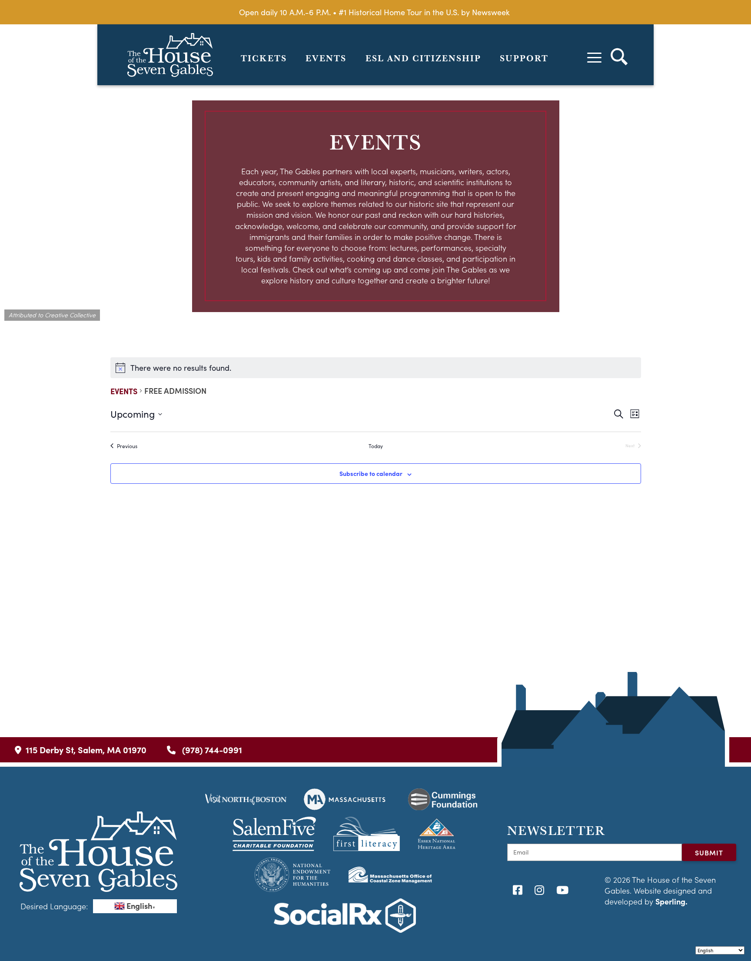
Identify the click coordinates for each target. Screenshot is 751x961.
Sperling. (671, 901)
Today (376, 445)
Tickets (264, 58)
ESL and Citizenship (423, 58)
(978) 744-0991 (211, 749)
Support (524, 58)
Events (326, 58)
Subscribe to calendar (370, 473)
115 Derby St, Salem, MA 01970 (86, 749)
